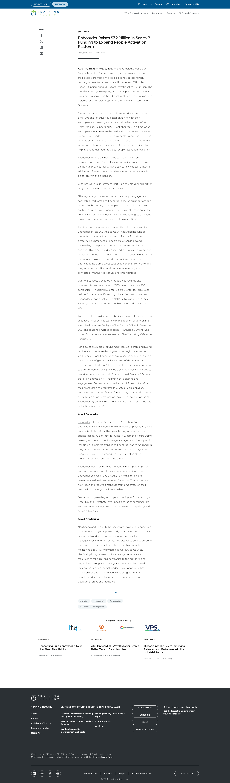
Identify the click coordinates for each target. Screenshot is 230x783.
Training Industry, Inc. (45, 13)
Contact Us (193, 4)
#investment (98, 601)
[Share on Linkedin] (41, 47)
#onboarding (115, 601)
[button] (156, 4)
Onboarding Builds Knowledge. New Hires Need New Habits (60, 648)
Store (144, 4)
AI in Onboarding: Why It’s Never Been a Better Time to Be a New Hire (115, 648)
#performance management (92, 607)
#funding (84, 601)
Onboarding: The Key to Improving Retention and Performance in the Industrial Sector (164, 649)
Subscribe (175, 4)
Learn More (106, 757)
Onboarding (83, 32)
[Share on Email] (41, 53)
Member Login (41, 4)
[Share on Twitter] (41, 41)
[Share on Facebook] (41, 35)
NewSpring (84, 527)
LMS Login (60, 4)
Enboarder (84, 422)
